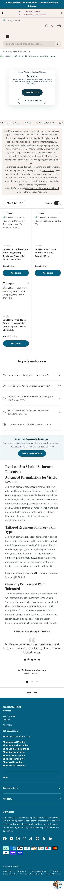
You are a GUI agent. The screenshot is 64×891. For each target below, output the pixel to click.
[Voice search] (57, 43)
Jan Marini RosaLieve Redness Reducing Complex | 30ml (45, 252)
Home (5, 51)
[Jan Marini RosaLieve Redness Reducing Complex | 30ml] (48, 229)
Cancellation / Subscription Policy (32, 874)
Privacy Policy (55, 871)
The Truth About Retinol (27, 177)
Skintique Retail (13, 867)
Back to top (32, 692)
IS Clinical (20, 577)
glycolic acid (48, 170)
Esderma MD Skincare (36, 573)
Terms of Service (8, 871)
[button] (59, 26)
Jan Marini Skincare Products (20, 51)
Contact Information (10, 874)
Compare (48, 203)
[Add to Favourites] (28, 212)
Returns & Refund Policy (39, 871)
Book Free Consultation (32, 101)
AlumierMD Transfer (53, 874)
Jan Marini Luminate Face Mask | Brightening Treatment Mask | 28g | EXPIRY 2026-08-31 (15, 254)
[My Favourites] (52, 26)
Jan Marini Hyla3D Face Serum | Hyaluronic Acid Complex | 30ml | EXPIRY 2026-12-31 (14, 324)
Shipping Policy (22, 871)
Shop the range (32, 92)
